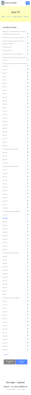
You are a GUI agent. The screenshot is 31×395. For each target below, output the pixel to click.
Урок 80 (5, 329)
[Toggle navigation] (28, 3)
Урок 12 (5, 80)
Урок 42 (5, 187)
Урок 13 (5, 83)
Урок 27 (5, 128)
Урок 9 (4, 69)
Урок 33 (5, 152)
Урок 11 (5, 76)
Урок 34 (5, 156)
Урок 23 (5, 114)
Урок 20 (5, 104)
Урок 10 (5, 73)
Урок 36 (5, 163)
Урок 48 (5, 208)
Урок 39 (5, 177)
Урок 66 (5, 277)
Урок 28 (5, 132)
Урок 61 (5, 260)
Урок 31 (5, 142)
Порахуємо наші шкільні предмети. (13, 54)
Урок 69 (5, 287)
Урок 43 (5, 191)
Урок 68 (5, 284)
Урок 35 (5, 159)
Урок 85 (5, 346)
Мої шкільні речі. (7, 47)
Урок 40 (5, 180)
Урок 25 (5, 121)
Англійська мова (17, 16)
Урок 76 (5, 315)
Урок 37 (5, 170)
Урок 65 (5, 274)
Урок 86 (5, 350)
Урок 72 (5, 301)
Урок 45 (5, 197)
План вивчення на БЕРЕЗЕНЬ (11, 211)
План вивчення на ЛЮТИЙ (10, 166)
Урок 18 (5, 97)
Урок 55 (5, 236)
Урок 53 (5, 229)
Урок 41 (5, 184)
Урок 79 (5, 325)
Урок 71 (5, 294)
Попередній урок (10, 361)
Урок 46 (5, 201)
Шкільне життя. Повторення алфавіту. (14, 37)
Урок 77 (5, 319)
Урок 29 (5, 135)
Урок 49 (5, 215)
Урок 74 (5, 308)
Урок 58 (5, 246)
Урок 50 (26, 16)
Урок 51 (5, 222)
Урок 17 (5, 94)
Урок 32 (5, 146)
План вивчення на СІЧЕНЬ (10, 149)
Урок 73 (5, 305)
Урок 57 (5, 242)
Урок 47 (5, 204)
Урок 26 (5, 125)
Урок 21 (5, 107)
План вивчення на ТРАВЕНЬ (11, 298)
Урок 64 (5, 270)
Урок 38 (5, 173)
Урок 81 (5, 332)
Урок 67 (5, 281)
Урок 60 (5, 256)
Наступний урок (21, 361)
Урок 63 (5, 267)
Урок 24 (5, 118)
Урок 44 (5, 194)
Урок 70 (5, 291)
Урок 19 (5, 101)
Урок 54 (5, 232)
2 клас (8, 16)
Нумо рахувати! (7, 50)
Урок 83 (5, 339)
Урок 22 (5, 111)
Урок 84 (5, 343)
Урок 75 (5, 312)
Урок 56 (5, 239)
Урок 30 (5, 139)
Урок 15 (5, 90)
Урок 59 (5, 249)
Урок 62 (5, 263)
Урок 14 (5, 87)
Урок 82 (5, 336)
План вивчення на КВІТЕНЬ (11, 253)
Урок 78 (5, 322)
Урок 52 (5, 225)
